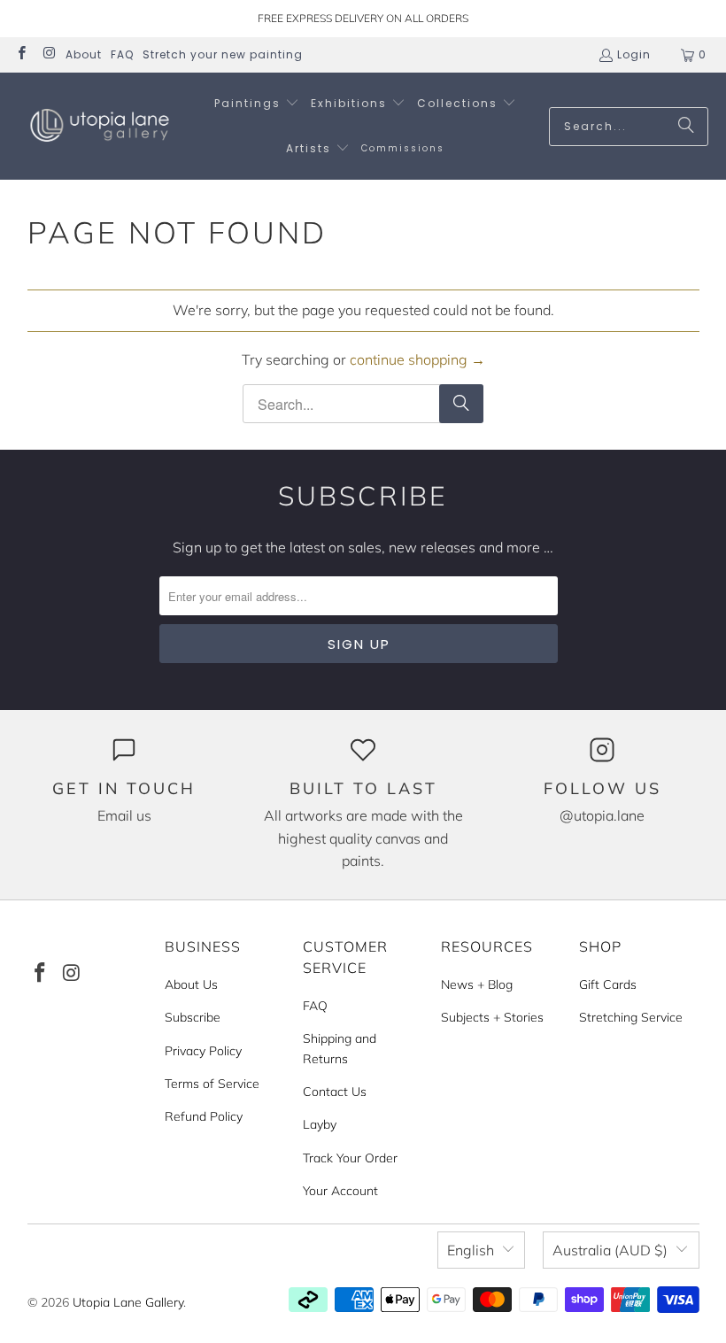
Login (634, 54)
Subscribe (192, 1017)
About (84, 54)
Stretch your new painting (223, 54)
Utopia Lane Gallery (128, 1302)
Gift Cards (608, 984)
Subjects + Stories (492, 1017)
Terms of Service (212, 1084)
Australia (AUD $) (610, 1250)
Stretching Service (631, 1017)
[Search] (686, 126)
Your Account (340, 1191)
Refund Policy (204, 1116)
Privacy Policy (203, 1051)
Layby (319, 1124)
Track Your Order (350, 1158)
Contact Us (335, 1092)
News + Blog (477, 984)
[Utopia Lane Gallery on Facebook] (20, 54)
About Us (191, 984)
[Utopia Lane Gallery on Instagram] (48, 54)
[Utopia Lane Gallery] (100, 126)
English (470, 1250)
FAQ (122, 54)
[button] (256, 104)
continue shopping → (417, 359)
